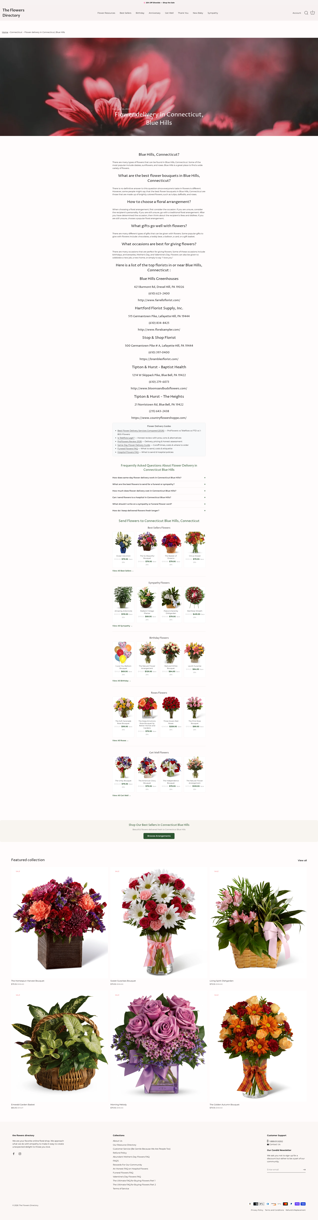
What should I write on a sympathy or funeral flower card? (142, 504)
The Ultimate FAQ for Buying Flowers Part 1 (134, 1180)
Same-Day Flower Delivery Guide (134, 445)
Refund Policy (120, 1153)
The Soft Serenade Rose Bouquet (123, 722)
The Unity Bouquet (123, 781)
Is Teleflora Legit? (126, 438)
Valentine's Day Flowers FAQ (127, 1177)
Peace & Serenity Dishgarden (171, 612)
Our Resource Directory (124, 1145)
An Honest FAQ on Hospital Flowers (130, 1169)
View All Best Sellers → (123, 571)
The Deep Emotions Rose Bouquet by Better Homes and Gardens (147, 724)
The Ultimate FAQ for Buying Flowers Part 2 (134, 1184)
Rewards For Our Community (127, 1165)
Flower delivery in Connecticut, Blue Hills (44, 32)
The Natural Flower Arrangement (147, 667)
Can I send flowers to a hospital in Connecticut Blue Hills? (141, 497)
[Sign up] (304, 1169)
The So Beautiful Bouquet (147, 557)
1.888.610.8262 (275, 1141)
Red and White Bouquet (170, 667)
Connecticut (16, 32)
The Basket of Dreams (171, 557)
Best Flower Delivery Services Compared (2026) (141, 430)
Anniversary (154, 13)
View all (302, 860)
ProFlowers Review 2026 (130, 441)
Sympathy (213, 13)
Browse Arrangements (159, 836)
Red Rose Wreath (194, 611)
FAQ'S (116, 1161)
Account (297, 13)
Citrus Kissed (194, 556)
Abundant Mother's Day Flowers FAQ (131, 1157)
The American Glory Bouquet (147, 782)
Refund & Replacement (296, 1210)
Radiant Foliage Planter (147, 612)
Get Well (169, 13)
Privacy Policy (257, 1210)
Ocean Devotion (123, 556)
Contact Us (274, 1144)
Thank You (183, 13)
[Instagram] (20, 1153)
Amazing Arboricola (123, 611)
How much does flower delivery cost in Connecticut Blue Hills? (144, 491)
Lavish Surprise (194, 666)
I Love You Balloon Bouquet (123, 667)
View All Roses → (120, 740)
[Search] (306, 13)
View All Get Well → (121, 795)
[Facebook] (13, 1153)
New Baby (198, 13)
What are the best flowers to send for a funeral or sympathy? (143, 484)
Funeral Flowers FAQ (128, 448)
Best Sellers (125, 13)
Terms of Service (121, 1188)
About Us (117, 1141)
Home (5, 32)
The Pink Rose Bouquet (195, 722)
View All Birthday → (121, 681)
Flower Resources (106, 13)
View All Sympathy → (122, 626)
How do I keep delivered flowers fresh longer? (135, 510)
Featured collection (28, 860)
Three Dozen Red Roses (170, 722)
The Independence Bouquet (171, 782)
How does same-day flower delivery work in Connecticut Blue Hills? (146, 477)
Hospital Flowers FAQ (128, 452)
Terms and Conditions (274, 1210)
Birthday (140, 13)
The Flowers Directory (13, 13)
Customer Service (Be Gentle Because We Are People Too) (141, 1149)
